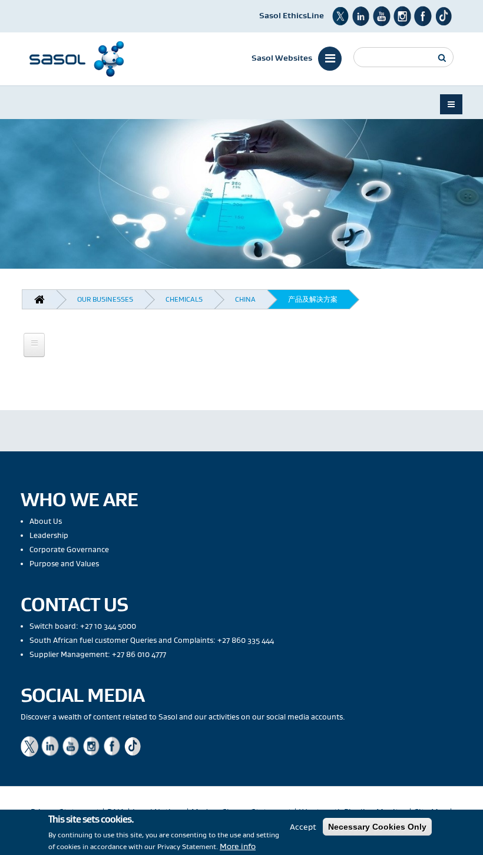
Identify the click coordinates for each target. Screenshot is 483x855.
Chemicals (184, 299)
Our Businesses (105, 299)
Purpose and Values (64, 563)
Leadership (48, 535)
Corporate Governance (69, 549)
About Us (45, 521)
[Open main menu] (34, 345)
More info (238, 846)
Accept (303, 826)
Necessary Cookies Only (377, 826)
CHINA (245, 299)
